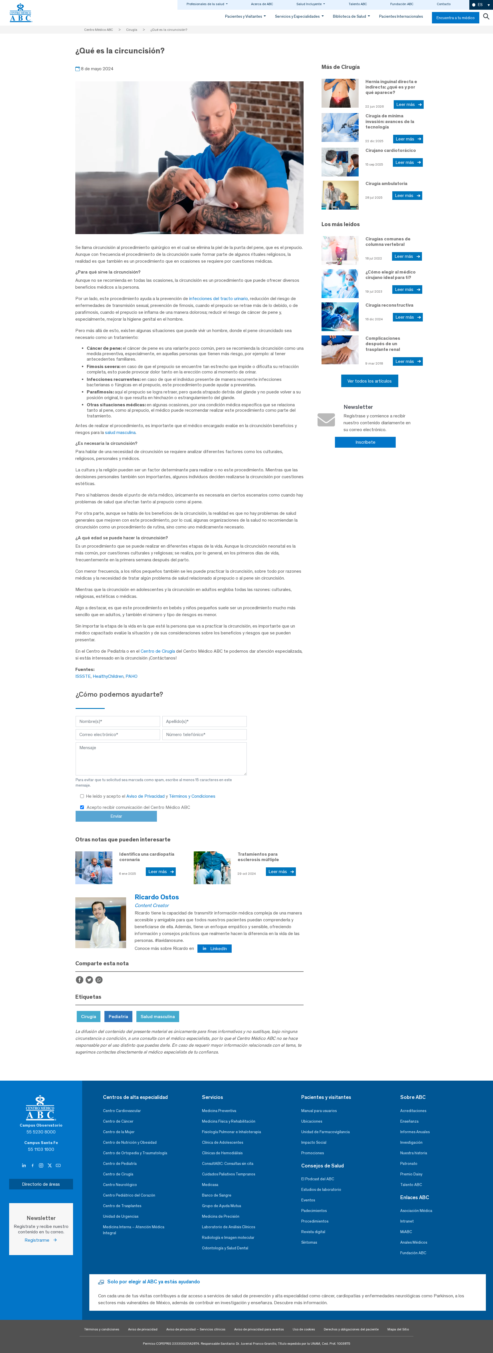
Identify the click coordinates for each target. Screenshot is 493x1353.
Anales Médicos (413, 1242)
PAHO (132, 676)
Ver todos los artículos (369, 381)
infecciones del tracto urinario (218, 298)
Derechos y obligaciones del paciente (351, 1329)
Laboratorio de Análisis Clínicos (228, 1227)
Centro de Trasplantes (122, 1205)
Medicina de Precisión (220, 1216)
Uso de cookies (304, 1329)
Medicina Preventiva (219, 1110)
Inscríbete (365, 442)
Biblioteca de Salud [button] (350, 16)
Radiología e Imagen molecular (228, 1237)
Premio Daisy (411, 1174)
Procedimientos (314, 1221)
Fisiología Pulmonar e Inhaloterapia (231, 1131)
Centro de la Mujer (119, 1131)
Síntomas (309, 1242)
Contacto (443, 4)
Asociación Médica (416, 1210)
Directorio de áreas (41, 1184)
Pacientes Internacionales (401, 16)
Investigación (411, 1142)
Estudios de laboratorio (321, 1189)
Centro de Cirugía (158, 651)
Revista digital (313, 1231)
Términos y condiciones (101, 1329)
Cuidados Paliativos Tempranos (228, 1174)
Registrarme (39, 1240)
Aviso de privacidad (142, 1329)
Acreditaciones (413, 1110)
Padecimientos (314, 1210)
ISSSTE (83, 676)
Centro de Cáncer (118, 1121)
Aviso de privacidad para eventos (259, 1329)
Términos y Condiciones (192, 796)
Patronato (408, 1163)
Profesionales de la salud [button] (206, 4)
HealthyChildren (108, 676)
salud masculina (120, 432)
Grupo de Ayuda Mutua (221, 1205)
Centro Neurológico (120, 1184)
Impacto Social (313, 1142)
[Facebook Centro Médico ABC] (33, 1166)
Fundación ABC (401, 4)
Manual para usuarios (319, 1110)
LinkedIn (218, 948)
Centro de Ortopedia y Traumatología (135, 1153)
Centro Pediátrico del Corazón (129, 1195)
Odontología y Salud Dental (225, 1248)
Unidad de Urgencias (120, 1216)
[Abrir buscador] (486, 17)
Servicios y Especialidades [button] (297, 16)
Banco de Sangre (216, 1195)
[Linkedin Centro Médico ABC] (24, 1166)
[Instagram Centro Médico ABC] (42, 1166)
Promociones (312, 1153)
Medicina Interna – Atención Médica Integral (133, 1230)
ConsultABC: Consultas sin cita (227, 1163)
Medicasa (210, 1184)
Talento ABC (358, 4)
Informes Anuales (415, 1131)
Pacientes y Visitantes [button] (244, 16)
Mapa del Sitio (398, 1329)
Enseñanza (409, 1121)
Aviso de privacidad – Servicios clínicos (195, 1329)
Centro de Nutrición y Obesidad (130, 1142)
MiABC (406, 1231)
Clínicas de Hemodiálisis (222, 1153)
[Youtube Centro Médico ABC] (58, 1166)
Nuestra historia (413, 1153)
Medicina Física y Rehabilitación (228, 1121)
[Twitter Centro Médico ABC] (50, 1166)
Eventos (308, 1200)
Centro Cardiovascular (122, 1110)
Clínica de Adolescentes (222, 1142)
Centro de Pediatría (120, 1163)
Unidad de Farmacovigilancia (325, 1131)
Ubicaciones (311, 1121)
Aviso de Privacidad (146, 796)
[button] (481, 5)
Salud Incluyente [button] (309, 4)
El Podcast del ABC (317, 1179)
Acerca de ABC (262, 4)
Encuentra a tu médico (456, 17)
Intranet (407, 1221)
